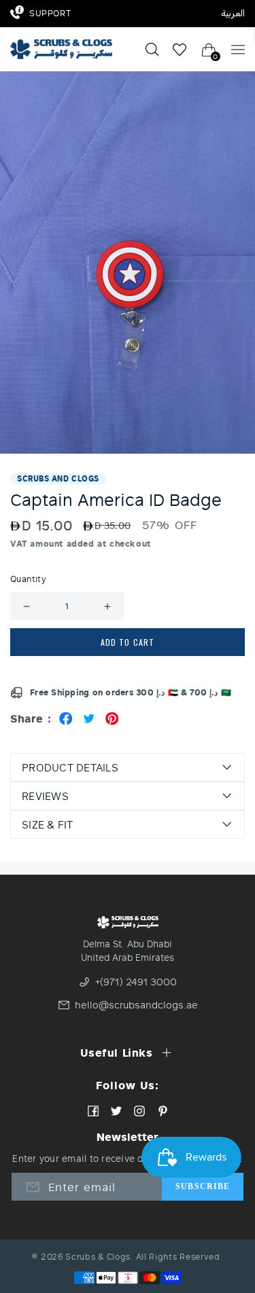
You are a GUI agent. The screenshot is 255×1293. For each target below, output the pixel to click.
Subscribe (202, 1186)
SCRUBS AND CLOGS (58, 478)
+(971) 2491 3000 (136, 982)
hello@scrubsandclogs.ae (129, 1005)
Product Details (70, 767)
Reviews (45, 796)
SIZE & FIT (47, 824)
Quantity (28, 579)
